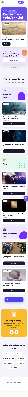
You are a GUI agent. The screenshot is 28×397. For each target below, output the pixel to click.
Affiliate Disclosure (14, 386)
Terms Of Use (21, 379)
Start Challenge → (14, 60)
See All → (5, 97)
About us (5, 379)
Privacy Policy (12, 379)
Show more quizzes (14, 300)
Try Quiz (6, 44)
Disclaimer (9, 382)
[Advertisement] (14, 71)
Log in (21, 2)
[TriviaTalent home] (4, 2)
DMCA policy (17, 382)
